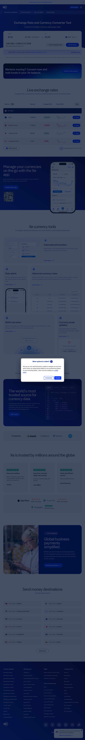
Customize (48, 378)
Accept (57, 378)
